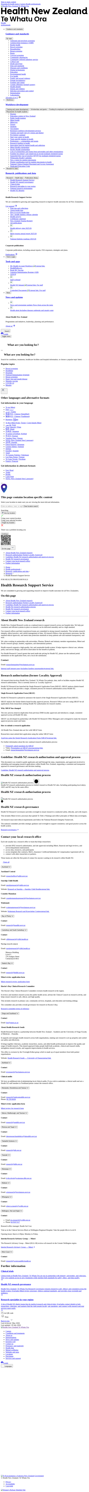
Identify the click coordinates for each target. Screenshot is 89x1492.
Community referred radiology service (24, 60)
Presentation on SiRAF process (27, 748)
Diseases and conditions (19, 68)
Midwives (13, 122)
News (8, 293)
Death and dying (16, 64)
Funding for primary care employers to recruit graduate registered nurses (36, 154)
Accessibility (10, 1484)
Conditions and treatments (15, 1333)
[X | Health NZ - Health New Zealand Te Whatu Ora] (2, 1474)
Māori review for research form (12, 1108)
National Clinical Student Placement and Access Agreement (32, 164)
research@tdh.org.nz (13, 1150)
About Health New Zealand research (19, 553)
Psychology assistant (17, 135)
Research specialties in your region (23, 186)
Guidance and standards (14, 29)
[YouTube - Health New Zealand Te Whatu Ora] (2, 1467)
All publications (16, 223)
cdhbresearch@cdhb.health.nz (17, 939)
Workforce (9, 100)
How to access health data (19, 212)
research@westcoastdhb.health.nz (18, 1261)
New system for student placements (23, 160)
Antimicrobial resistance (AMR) (22, 43)
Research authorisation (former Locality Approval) (24, 555)
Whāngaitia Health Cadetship (21, 158)
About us (9, 326)
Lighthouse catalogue (18, 219)
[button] (5, 862)
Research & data (12, 168)
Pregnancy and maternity (15, 1346)
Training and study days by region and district (27, 133)
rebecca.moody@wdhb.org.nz (17, 1206)
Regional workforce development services (25, 131)
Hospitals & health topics (10, 4)
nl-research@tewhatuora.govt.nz (18, 1072)
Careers (23, 4)
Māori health (14, 120)
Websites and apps (12, 1352)
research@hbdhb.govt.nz (15, 973)
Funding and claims (17, 83)
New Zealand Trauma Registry (21, 221)
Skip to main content (8, 2)
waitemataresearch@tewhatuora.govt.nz (20, 907)
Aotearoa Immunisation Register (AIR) (24, 272)
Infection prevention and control (22, 91)
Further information (13, 563)
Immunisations (11, 1337)
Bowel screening (16, 47)
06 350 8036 (11, 1099)
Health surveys (15, 217)
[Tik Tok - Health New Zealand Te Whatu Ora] (2, 1470)
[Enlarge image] (36, 781)
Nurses (12, 124)
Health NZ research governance (21, 182)
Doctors (13, 114)
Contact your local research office (18, 561)
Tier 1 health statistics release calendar (24, 215)
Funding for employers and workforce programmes (66, 109)
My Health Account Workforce (21, 266)
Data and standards (17, 66)
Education (14, 72)
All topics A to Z (12, 98)
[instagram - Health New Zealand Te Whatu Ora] (2, 1373)
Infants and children (17, 89)
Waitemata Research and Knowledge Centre (28, 911)
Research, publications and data (17, 571)
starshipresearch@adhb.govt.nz (17, 885)
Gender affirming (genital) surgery (22, 85)
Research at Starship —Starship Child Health (29, 889)
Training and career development (17, 109)
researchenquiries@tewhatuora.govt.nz (20, 665)
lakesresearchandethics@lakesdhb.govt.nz (21, 1136)
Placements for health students (16, 112)
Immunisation (15, 93)
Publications (10, 254)
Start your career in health (19, 137)
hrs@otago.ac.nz (12, 1023)
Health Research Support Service (22, 180)
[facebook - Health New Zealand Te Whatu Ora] (2, 1370)
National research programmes (21, 188)
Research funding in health (20, 143)
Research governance (9, 830)
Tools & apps (10, 257)
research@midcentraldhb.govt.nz (18, 1097)
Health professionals (33, 4)
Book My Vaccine (17, 270)
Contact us (9, 1344)
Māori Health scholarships (19, 147)
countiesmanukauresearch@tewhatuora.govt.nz (23, 898)
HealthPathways (16, 268)
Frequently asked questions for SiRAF (20, 746)
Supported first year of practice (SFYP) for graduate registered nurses (35, 156)
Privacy (8, 1482)
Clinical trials (15, 184)
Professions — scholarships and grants (24, 141)
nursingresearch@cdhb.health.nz (18, 948)
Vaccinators (14, 129)
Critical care (14, 62)
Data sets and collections (19, 208)
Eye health (14, 76)
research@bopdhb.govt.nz (15, 925)
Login (5, 334)
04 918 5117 (15, 1222)
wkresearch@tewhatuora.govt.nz (18, 1192)
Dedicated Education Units (20, 166)
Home (8, 567)
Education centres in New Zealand (22, 116)
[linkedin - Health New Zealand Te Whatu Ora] (2, 1376)
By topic (9, 38)
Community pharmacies (19, 57)
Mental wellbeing (12, 1350)
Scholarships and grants (39, 109)
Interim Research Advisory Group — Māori (17, 1247)
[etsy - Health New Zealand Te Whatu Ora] (44, 1464)
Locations (9, 1354)
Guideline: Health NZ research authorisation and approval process (30, 557)
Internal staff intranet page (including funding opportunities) (27, 669)
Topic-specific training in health (21, 139)
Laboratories (14, 95)
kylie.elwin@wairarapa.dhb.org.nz (19, 1178)
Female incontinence (17, 80)
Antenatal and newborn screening (22, 41)
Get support (10, 206)
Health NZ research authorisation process (21, 607)
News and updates (12, 1340)
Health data (19, 178)
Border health (15, 45)
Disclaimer (9, 1356)
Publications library (31, 178)
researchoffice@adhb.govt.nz (17, 876)
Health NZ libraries (17, 191)
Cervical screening (17, 55)
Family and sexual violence (20, 78)
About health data (16, 210)
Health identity (15, 87)
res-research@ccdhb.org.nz (20, 1220)
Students (13, 127)
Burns (12, 53)
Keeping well (10, 1342)
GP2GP (13, 274)
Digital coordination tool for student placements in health (31, 162)
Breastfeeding (15, 49)
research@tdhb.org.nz (14, 1164)
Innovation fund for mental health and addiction (27, 145)
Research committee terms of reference (15, 1009)
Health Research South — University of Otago (29, 1058)
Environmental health (18, 74)
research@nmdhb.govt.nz (15, 1122)
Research (9, 178)
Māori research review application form (15, 982)
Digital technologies (17, 70)
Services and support (13, 1358)
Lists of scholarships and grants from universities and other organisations (36, 152)
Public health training (18, 118)
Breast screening (16, 51)
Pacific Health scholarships (20, 150)
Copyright (9, 1486)
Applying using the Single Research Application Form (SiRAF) (28, 738)
